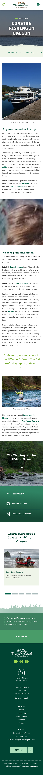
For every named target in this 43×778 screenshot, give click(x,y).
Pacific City (26, 183)
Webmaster (34, 766)
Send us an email (21, 698)
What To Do (23, 18)
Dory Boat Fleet (21, 736)
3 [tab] (21, 593)
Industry (18, 750)
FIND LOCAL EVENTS (21, 503)
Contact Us (21, 713)
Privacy (21, 723)
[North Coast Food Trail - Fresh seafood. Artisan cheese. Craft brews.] (21, 674)
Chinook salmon (16, 267)
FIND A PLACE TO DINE (21, 513)
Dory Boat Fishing (14, 572)
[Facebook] (16, 661)
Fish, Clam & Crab (13, 52)
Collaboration (21, 716)
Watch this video (17, 186)
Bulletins (21, 720)
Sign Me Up (21, 636)
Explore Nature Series (21, 733)
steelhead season (22, 283)
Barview (11, 311)
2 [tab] (15, 593)
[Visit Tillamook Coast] (21, 5)
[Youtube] (27, 661)
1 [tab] (8, 593)
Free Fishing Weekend (30, 421)
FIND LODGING (18, 493)
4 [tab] (28, 593)
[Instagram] (21, 661)
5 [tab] (35, 593)
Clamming (29, 52)
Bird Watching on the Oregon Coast (21, 740)
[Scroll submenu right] (41, 52)
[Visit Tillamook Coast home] (21, 652)
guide (4, 167)
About (21, 710)
